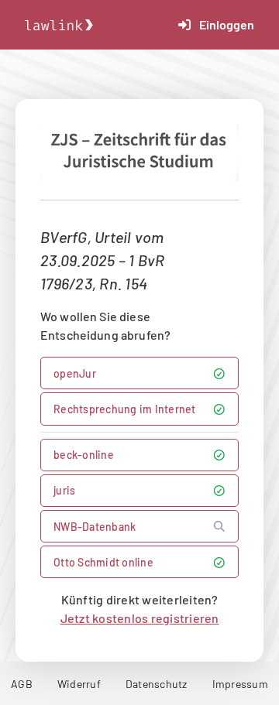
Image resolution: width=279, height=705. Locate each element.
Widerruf (79, 683)
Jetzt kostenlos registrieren (139, 618)
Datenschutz (157, 683)
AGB (22, 683)
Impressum (240, 683)
